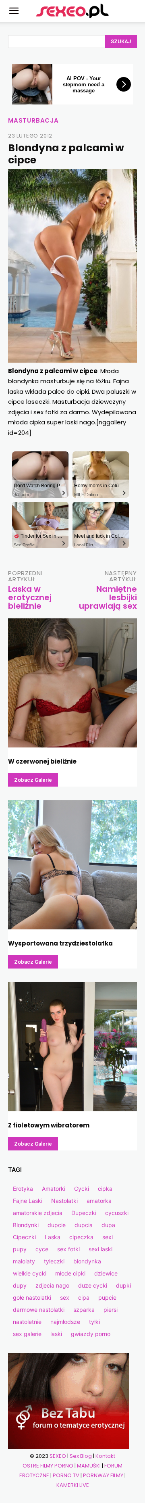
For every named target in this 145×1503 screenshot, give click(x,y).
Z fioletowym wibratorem (48, 1125)
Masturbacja (33, 120)
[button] (14, 11)
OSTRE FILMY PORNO (48, 1466)
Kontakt (105, 1456)
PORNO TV (66, 1475)
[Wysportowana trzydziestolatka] (72, 864)
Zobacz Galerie (33, 780)
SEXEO (58, 1456)
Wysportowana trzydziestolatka (60, 943)
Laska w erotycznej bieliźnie (30, 597)
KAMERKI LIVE (72, 1485)
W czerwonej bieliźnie (42, 761)
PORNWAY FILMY (103, 1475)
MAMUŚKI (89, 1466)
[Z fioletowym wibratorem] (72, 1046)
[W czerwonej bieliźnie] (72, 682)
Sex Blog (81, 1456)
